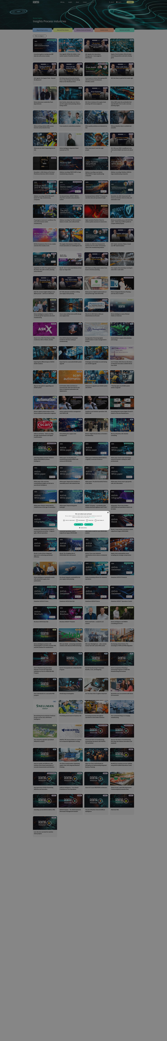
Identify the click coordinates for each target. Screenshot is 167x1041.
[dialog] (83, 520)
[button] (83, 528)
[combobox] (108, 512)
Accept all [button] (88, 524)
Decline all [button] (78, 524)
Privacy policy (92, 517)
